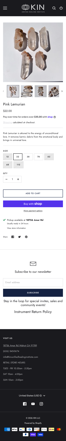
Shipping (7, 122)
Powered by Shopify (33, 423)
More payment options (33, 210)
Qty (5, 173)
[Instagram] (41, 404)
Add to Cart (33, 193)
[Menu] (5, 8)
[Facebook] (24, 404)
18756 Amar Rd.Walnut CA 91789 (20, 345)
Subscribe (33, 292)
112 (18, 164)
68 (7, 164)
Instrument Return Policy (33, 311)
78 (38, 156)
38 (28, 156)
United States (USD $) (30, 395)
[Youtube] (33, 404)
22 (17, 156)
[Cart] (61, 8)
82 (49, 156)
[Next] (62, 91)
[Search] (54, 8)
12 (7, 156)
